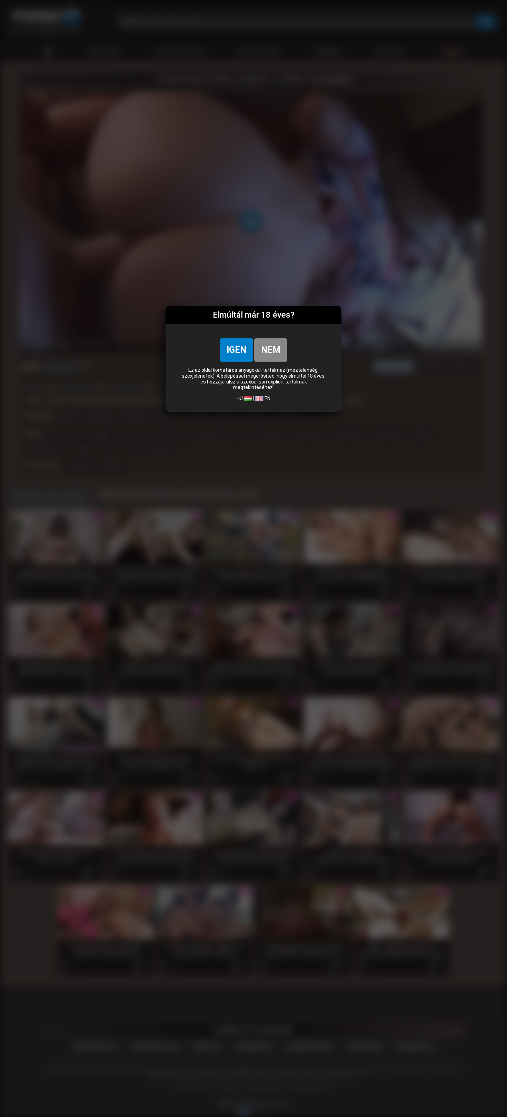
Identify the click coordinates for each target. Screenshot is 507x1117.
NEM (270, 350)
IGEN (236, 350)
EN (267, 398)
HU (240, 398)
